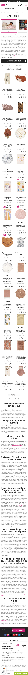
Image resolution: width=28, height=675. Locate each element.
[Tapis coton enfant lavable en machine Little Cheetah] (20, 107)
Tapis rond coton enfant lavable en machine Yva (20, 306)
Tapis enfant (13, 12)
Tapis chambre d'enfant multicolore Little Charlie (7, 383)
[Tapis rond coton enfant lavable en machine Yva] (20, 293)
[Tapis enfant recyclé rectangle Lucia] (7, 293)
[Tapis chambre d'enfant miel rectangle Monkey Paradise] (7, 319)
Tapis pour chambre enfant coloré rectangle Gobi (20, 199)
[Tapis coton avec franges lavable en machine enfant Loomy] (20, 345)
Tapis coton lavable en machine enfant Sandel (7, 254)
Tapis (8, 12)
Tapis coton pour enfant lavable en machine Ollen (7, 145)
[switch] (3, 672)
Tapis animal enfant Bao (20, 253)
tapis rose (13, 425)
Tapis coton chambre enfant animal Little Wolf (20, 91)
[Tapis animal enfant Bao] (20, 242)
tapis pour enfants (18, 55)
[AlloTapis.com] (5, 4)
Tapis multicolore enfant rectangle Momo (7, 227)
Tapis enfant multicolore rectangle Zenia (7, 199)
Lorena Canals (4, 620)
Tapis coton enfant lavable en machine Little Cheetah (20, 120)
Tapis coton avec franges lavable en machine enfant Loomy (21, 358)
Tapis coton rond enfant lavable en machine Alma (20, 227)
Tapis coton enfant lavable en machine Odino (7, 91)
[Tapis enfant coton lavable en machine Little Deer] (7, 107)
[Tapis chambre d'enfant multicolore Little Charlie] (7, 371)
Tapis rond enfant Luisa (20, 144)
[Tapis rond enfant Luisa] (20, 133)
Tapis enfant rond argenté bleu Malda (7, 170)
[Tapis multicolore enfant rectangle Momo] (7, 214)
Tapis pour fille (9, 31)
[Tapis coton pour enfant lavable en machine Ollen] (7, 133)
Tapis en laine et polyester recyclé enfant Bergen (20, 332)
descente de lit (20, 505)
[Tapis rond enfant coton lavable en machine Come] (7, 267)
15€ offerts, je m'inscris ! (18, 630)
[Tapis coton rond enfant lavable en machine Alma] (20, 214)
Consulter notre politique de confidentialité (11, 662)
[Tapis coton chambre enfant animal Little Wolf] (20, 78)
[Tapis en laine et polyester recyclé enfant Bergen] (20, 319)
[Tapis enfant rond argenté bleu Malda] (7, 159)
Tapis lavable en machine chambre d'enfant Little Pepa (20, 383)
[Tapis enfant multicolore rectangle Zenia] (7, 186)
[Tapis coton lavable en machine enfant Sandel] (7, 242)
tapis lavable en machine (17, 445)
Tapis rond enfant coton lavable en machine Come (7, 280)
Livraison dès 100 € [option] (14, 1)
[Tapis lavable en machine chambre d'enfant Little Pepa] (20, 371)
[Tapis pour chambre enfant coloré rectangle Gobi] (20, 186)
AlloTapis (3, 12)
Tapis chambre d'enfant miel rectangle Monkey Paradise (7, 332)
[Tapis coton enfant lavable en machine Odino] (7, 78)
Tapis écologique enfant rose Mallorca (20, 280)
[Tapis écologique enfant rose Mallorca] (20, 267)
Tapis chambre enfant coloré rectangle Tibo (21, 171)
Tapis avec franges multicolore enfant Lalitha (7, 357)
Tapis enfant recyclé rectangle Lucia (7, 306)
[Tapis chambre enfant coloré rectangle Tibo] (20, 159)
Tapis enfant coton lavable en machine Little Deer (7, 120)
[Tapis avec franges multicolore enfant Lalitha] (7, 345)
